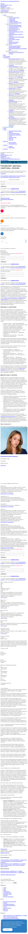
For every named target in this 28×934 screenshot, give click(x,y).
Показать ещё (4, 849)
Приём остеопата (13, 43)
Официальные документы (15, 134)
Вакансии (11, 138)
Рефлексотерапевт (13, 101)
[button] (26, 241)
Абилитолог (11, 95)
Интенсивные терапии (14, 39)
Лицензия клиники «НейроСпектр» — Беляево (11, 871)
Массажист (11, 78)
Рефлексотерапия (13, 30)
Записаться (23, 176)
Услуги (4, 15)
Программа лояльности (14, 133)
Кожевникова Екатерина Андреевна (9, 456)
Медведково (11, 147)
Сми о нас (11, 140)
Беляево (11, 146)
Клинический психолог (14, 58)
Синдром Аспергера (5, 588)
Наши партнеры (12, 137)
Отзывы (2, 637)
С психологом (12, 19)
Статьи (10, 136)
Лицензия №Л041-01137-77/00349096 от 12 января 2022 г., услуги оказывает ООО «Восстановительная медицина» (14, 861)
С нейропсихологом (13, 21)
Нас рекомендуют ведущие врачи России (10, 176)
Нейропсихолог (12, 88)
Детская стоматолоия (8, 896)
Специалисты (6, 57)
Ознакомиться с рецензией (7, 493)
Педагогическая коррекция (15, 25)
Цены (4, 55)
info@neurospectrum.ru (14, 159)
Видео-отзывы (4, 638)
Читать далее (4, 597)
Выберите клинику (5, 852)
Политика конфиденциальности (8, 874)
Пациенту (5, 141)
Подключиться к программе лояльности (10, 1)
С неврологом (12, 20)
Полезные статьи (7, 894)
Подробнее (11, 65)
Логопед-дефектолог (13, 66)
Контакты (5, 149)
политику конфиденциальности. (18, 192)
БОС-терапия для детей (14, 29)
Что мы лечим (6, 56)
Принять (7, 929)
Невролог (11, 83)
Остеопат (11, 111)
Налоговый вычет (13, 143)
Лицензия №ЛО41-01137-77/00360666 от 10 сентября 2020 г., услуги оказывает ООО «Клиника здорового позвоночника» (13, 865)
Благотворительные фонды (15, 131)
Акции (4, 128)
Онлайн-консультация (14, 17)
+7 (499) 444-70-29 (5, 10)
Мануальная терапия (14, 42)
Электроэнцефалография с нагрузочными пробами (15, 46)
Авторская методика (8, 127)
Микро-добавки (12, 142)
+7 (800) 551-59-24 (14, 188)
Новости (11, 132)
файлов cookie (13, 927)
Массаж (10, 40)
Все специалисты (13, 118)
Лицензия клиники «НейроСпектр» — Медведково (12, 872)
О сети (4, 129)
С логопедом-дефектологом (15, 22)
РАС (1, 586)
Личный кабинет (4, 11)
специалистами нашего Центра (8, 416)
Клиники (5, 145)
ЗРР (1, 584)
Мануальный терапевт (14, 71)
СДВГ (2, 583)
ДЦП (2, 587)
